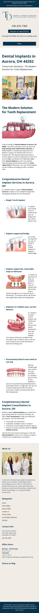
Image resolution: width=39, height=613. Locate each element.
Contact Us (5, 512)
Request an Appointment (19, 31)
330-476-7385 (19, 26)
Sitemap (4, 520)
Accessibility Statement (9, 517)
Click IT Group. (19, 610)
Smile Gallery (6, 506)
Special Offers (6, 509)
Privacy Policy (6, 514)
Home (4, 503)
